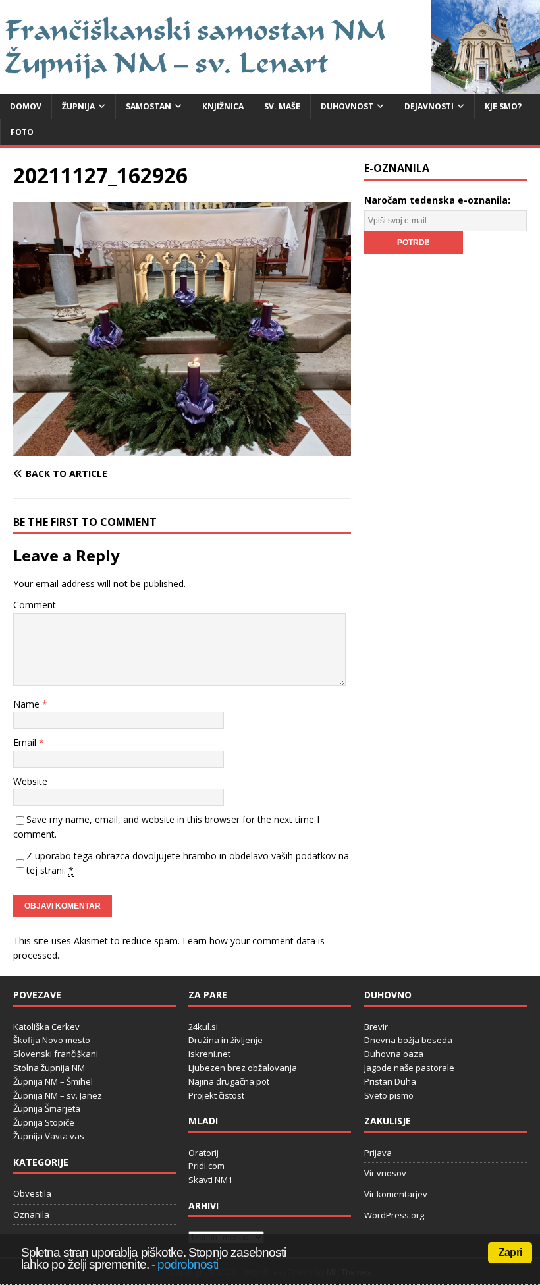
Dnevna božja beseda (408, 1040)
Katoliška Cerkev (46, 1027)
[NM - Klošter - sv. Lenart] (270, 85)
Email (26, 742)
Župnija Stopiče (43, 1122)
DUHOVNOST (347, 106)
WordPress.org (394, 1215)
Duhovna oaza (393, 1054)
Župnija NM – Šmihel (53, 1081)
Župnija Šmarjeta (46, 1108)
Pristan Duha (390, 1081)
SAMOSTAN (148, 106)
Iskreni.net (209, 1054)
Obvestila (32, 1193)
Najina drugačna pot (228, 1081)
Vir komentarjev (395, 1194)
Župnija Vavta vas (48, 1136)
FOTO (22, 132)
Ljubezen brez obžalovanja (242, 1067)
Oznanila (31, 1214)
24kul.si (203, 1027)
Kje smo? (503, 106)
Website (30, 781)
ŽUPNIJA (78, 106)
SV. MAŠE (282, 106)
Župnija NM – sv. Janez (57, 1095)
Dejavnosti (429, 106)
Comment (34, 604)
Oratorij (203, 1152)
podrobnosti (187, 1264)
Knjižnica (223, 106)
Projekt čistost (216, 1095)
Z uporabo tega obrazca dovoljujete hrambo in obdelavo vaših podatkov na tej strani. (187, 862)
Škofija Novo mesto (51, 1040)
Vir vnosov (385, 1173)
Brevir (376, 1027)
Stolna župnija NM (49, 1067)
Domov (25, 106)
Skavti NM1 (210, 1179)
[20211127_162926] (182, 448)
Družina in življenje (225, 1040)
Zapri (510, 1252)
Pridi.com (206, 1166)
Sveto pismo (389, 1095)
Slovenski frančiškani (55, 1054)
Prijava (378, 1152)
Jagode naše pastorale (409, 1067)
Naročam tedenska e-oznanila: (437, 200)
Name (27, 704)
